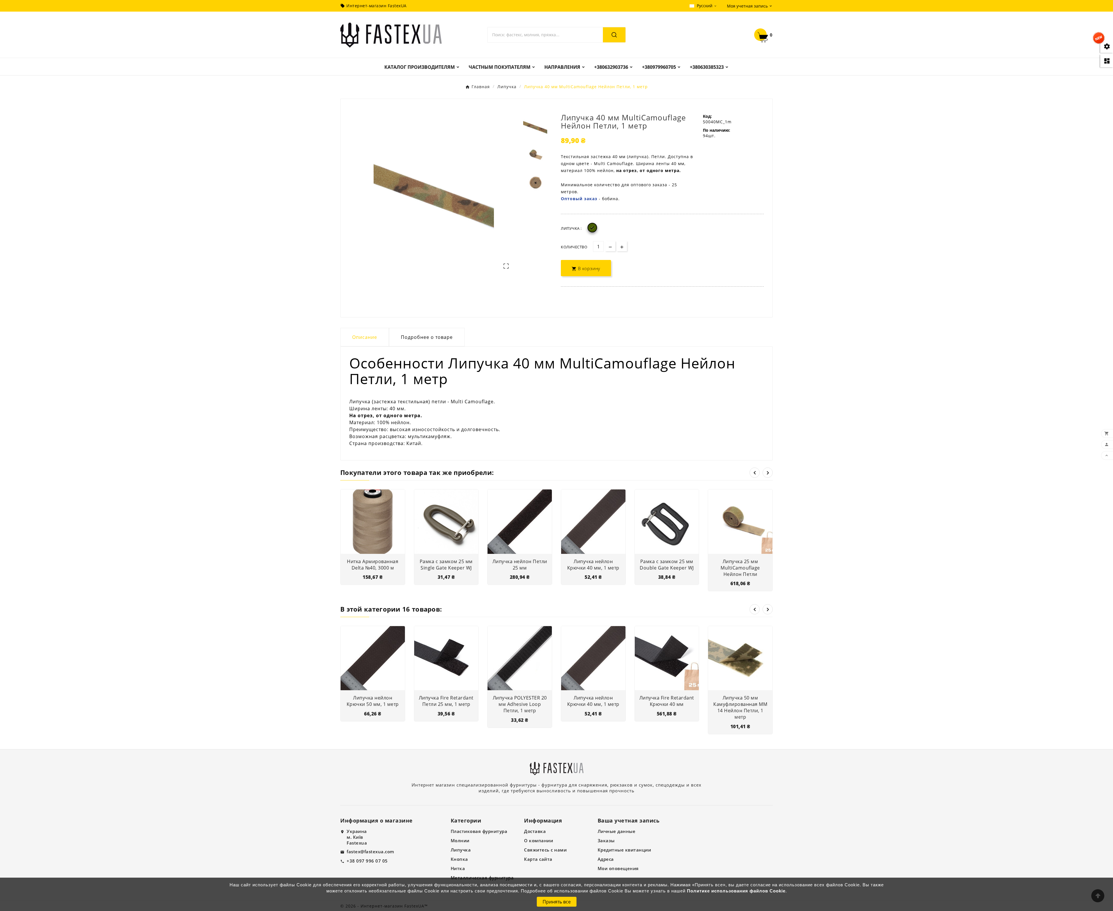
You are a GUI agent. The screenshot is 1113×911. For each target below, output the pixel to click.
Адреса (606, 859)
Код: (707, 116)
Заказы (606, 840)
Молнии (460, 840)
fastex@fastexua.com (370, 851)
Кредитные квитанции (624, 850)
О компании (538, 840)
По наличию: (716, 130)
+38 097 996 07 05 (367, 861)
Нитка (458, 868)
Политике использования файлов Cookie (736, 891)
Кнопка (459, 859)
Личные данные (617, 831)
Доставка (535, 831)
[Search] (614, 34)
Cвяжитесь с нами (545, 850)
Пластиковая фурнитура (479, 831)
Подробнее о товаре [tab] (427, 337)
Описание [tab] (364, 337)
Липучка (461, 850)
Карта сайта (538, 859)
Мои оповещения (618, 868)
